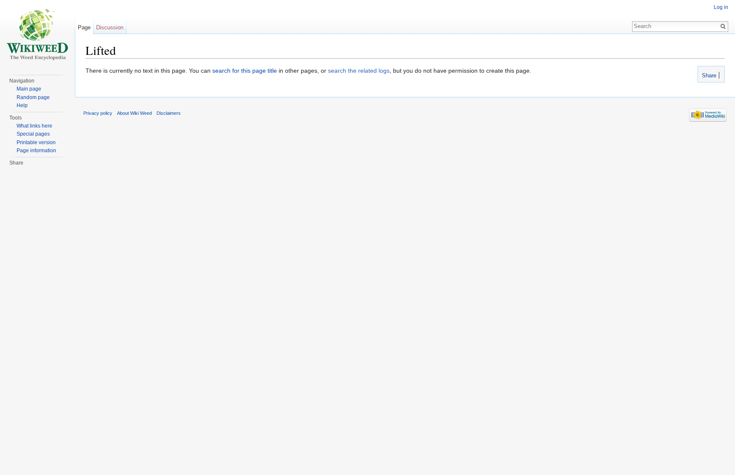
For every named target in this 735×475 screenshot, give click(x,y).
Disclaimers (169, 113)
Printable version (36, 142)
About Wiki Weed (134, 113)
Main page (29, 89)
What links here (34, 126)
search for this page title (244, 70)
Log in (721, 7)
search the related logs (359, 70)
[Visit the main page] (37, 34)
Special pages (33, 134)
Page (84, 27)
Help (22, 105)
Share (708, 76)
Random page (33, 97)
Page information (36, 151)
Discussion (109, 27)
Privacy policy (97, 113)
